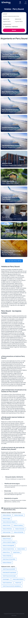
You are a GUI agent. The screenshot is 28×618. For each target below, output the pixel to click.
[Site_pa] (2, 603)
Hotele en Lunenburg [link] (18, 525)
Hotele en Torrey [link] (6, 552)
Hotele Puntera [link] (16, 552)
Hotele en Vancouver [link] (18, 515)
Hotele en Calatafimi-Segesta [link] (9, 542)
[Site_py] (25, 603)
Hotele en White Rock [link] (7, 528)
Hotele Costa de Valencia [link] (18, 579)
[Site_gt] (16, 603)
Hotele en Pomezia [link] (7, 538)
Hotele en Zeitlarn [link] (21, 549)
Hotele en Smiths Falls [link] (18, 532)
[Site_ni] (11, 603)
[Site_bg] (11, 596)
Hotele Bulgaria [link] (6, 579)
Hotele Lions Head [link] (6, 532)
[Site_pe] (21, 596)
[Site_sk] (11, 599)
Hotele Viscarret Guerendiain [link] (9, 559)
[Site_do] (25, 599)
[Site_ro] (7, 596)
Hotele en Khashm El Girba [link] (8, 549)
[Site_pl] (16, 596)
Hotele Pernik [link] (18, 582)
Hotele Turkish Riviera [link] (7, 582)
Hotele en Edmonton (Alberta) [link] (9, 522)
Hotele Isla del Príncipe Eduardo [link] (9, 572)
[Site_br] (2, 596)
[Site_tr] (25, 596)
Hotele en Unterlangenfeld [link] (8, 545)
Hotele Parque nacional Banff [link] (9, 569)
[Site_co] (21, 599)
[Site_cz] (2, 599)
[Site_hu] (16, 599)
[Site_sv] (7, 603)
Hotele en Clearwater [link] (19, 528)
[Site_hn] (21, 603)
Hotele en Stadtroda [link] (7, 555)
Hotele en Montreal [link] (7, 515)
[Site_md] (7, 599)
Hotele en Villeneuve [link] (7, 562)
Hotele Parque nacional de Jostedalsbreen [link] (12, 586)
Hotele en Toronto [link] (6, 525)
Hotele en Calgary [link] (6, 518)
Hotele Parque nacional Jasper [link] (9, 576)
